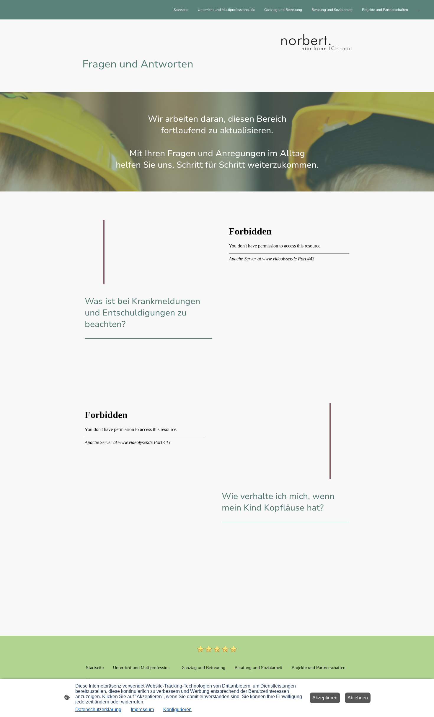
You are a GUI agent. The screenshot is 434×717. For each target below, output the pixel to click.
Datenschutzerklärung (98, 709)
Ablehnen (357, 697)
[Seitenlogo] (217, 648)
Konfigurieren (177, 709)
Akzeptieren (324, 697)
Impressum (142, 709)
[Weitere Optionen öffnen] (419, 10)
